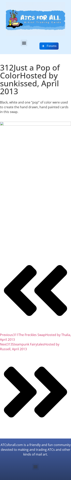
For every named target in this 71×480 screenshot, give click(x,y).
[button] (24, 43)
